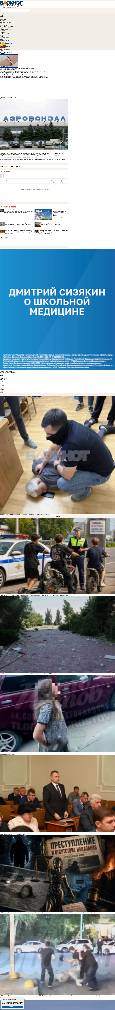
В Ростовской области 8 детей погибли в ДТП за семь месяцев (56, 595)
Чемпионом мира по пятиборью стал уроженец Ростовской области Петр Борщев (88, 995)
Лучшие (8, 180)
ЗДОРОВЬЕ (3, 19)
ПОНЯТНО (12, 1006)
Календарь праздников (6, 52)
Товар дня (2, 53)
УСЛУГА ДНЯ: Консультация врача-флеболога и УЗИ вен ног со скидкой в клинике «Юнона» (23, 71)
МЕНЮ (2, 13)
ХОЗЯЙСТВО (3, 39)
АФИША (2, 16)
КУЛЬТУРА (3, 23)
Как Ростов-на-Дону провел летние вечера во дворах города (56, 995)
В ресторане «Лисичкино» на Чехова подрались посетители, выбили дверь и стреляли (20, 995)
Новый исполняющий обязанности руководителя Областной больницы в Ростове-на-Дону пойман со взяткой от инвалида (25, 514)
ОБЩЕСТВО (3, 30)
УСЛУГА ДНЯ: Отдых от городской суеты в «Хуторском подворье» (17, 72)
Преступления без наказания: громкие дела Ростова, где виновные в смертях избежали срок (21, 912)
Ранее (14, 180)
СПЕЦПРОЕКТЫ (4, 35)
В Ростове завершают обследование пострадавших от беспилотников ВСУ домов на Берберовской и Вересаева (25, 673)
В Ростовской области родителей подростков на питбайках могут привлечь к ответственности (21, 595)
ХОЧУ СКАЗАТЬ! (4, 40)
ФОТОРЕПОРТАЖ (4, 38)
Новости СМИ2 (4, 237)
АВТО (1, 15)
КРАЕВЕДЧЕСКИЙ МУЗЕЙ (7, 22)
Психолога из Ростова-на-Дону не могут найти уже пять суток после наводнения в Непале (79, 832)
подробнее (12, 372)
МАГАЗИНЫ (8, 49)
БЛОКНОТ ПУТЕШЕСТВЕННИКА (8, 18)
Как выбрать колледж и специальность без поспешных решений (56, 912)
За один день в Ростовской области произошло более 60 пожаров (85, 912)
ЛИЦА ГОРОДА (4, 25)
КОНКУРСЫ (3, 20)
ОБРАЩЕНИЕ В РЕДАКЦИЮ (7, 29)
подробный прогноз (5, 372)
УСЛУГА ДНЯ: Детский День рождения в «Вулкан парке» (14, 74)
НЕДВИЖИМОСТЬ (5, 28)
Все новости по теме (5, 69)
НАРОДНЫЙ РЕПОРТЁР (6, 26)
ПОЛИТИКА (3, 32)
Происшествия (3, 97)
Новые (2, 180)
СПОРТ (2, 36)
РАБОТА (9, 43)
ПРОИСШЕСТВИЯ (4, 33)
